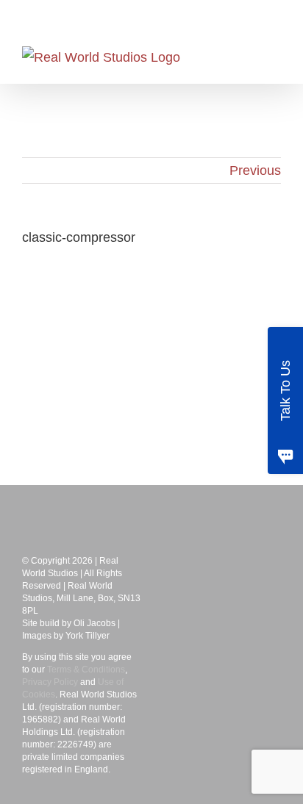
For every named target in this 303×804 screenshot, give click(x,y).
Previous (255, 170)
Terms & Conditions (86, 669)
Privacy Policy (50, 682)
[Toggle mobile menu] (275, 57)
